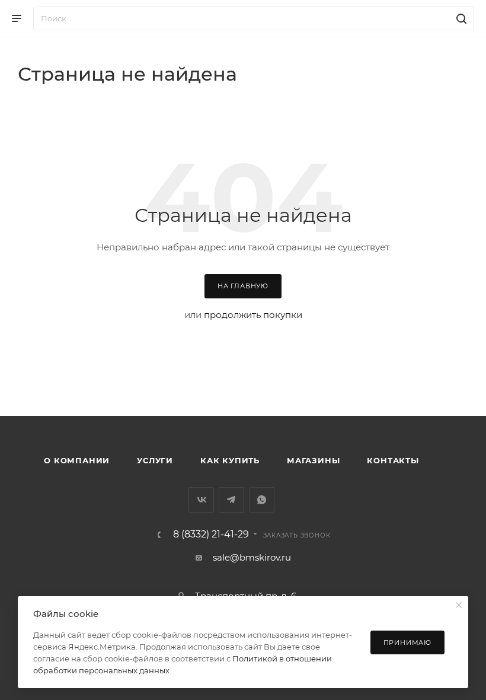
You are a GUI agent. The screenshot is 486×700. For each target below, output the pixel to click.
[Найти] (459, 18)
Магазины (313, 460)
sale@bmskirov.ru (252, 557)
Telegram (231, 500)
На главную (243, 286)
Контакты (392, 460)
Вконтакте (201, 500)
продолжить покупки (253, 314)
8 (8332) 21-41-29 (211, 534)
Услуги (155, 460)
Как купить (230, 460)
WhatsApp (261, 500)
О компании (77, 460)
